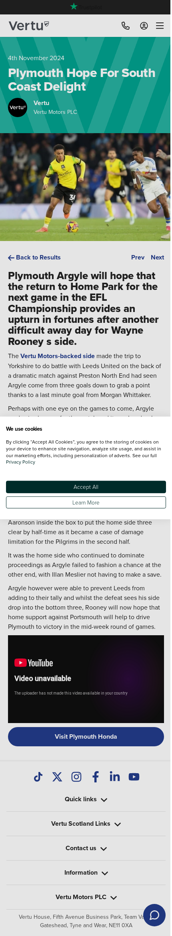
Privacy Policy (28, 461)
